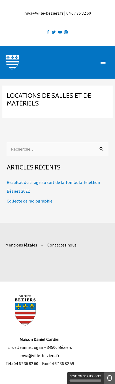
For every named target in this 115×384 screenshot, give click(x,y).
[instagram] (66, 32)
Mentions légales (21, 245)
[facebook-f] (48, 32)
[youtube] (60, 32)
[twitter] (54, 32)
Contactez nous (61, 245)
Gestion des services (85, 376)
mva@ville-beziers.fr (39, 355)
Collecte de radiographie (29, 201)
